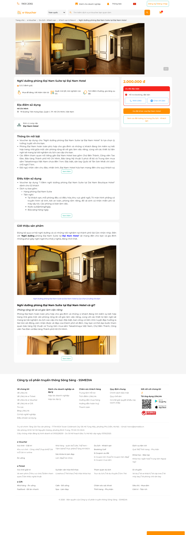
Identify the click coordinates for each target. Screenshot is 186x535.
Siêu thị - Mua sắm (140, 485)
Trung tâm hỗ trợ (87, 393)
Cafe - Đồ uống (62, 485)
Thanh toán (84, 407)
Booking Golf (100, 449)
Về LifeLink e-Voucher (27, 400)
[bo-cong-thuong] (148, 412)
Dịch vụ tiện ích (139, 445)
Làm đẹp (59, 458)
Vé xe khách (145, 473)
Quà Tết (135, 449)
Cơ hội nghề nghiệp (26, 414)
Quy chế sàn (116, 396)
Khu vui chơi (36, 473)
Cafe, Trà (77, 445)
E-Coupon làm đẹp (120, 457)
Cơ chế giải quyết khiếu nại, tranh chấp (123, 401)
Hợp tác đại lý (54, 399)
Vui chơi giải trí (24, 470)
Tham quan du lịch (102, 470)
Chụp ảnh (44, 449)
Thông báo (116, 4)
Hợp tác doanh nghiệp (58, 395)
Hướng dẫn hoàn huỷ (89, 403)
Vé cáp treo (157, 473)
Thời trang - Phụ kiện (149, 449)
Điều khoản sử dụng (26, 418)
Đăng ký (152, 4)
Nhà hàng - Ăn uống (26, 485)
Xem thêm (67, 171)
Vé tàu (135, 473)
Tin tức (20, 407)
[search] (147, 12)
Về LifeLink (22, 393)
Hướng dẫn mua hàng (89, 400)
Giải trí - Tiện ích (139, 489)
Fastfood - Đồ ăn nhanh (28, 489)
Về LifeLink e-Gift (25, 403)
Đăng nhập (162, 4)
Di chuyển (137, 470)
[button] (82, 69)
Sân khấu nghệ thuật (32, 476)
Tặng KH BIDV (83, 448)
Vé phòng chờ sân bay (151, 476)
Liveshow (60, 473)
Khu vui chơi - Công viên (28, 449)
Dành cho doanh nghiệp (89, 4)
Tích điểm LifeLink (87, 396)
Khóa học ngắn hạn (141, 459)
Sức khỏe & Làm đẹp (65, 454)
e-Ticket (21, 466)
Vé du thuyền (112, 473)
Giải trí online (26, 452)
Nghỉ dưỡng (28, 236)
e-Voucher (22, 442)
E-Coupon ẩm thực (102, 457)
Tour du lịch (99, 473)
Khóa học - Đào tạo (141, 455)
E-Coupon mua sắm (103, 460)
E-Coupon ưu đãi (101, 453)
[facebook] (142, 392)
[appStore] (161, 407)
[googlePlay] (161, 401)
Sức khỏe (68, 458)
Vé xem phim (23, 473)
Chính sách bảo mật (119, 393)
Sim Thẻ (123, 473)
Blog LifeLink (23, 410)
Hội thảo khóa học (83, 473)
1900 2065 (27, 3)
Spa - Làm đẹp (62, 489)
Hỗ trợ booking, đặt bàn (139, 95)
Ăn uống (21, 458)
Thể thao (69, 473)
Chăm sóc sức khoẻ (103, 485)
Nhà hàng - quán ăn (64, 445)
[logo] (26, 12)
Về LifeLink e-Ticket (26, 396)
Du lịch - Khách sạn (103, 445)
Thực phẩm (71, 448)
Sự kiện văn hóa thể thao (67, 470)
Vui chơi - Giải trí (24, 445)
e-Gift (20, 482)
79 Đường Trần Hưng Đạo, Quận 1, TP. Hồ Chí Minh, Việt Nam (47, 112)
